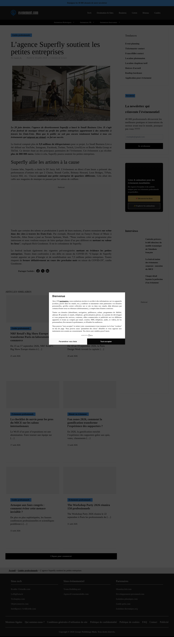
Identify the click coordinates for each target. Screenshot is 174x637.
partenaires (64, 301)
